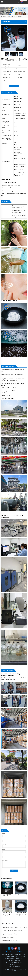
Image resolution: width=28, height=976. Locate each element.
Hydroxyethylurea (8, 937)
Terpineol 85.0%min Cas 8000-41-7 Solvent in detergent (7, 914)
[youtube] (15, 948)
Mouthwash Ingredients (17, 16)
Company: (5, 844)
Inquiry (14, 86)
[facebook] (19, 948)
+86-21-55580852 (15, 960)
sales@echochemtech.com (15, 958)
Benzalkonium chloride (9, 940)
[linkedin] (12, 948)
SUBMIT (14, 870)
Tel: (3, 854)
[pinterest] (9, 948)
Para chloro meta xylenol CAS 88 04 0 (14, 927)
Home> (5, 16)
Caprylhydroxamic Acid (9, 934)
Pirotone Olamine (16, 931)
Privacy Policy (14, 964)
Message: (5, 860)
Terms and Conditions (14, 966)
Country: (4, 839)
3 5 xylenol (5, 931)
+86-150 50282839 (17, 962)
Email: (4, 849)
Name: (4, 833)
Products (9, 16)
